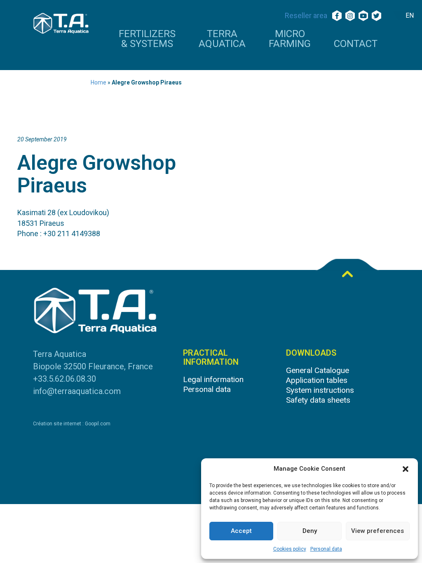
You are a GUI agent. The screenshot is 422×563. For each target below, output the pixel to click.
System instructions (320, 390)
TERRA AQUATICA (222, 39)
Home (98, 82)
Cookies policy (289, 549)
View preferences (377, 531)
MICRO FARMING (290, 39)
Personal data (326, 549)
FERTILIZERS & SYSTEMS (147, 39)
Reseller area (306, 15)
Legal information (213, 379)
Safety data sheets (318, 400)
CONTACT (355, 44)
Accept (241, 531)
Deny (309, 531)
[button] (405, 469)
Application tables (316, 380)
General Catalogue (317, 370)
